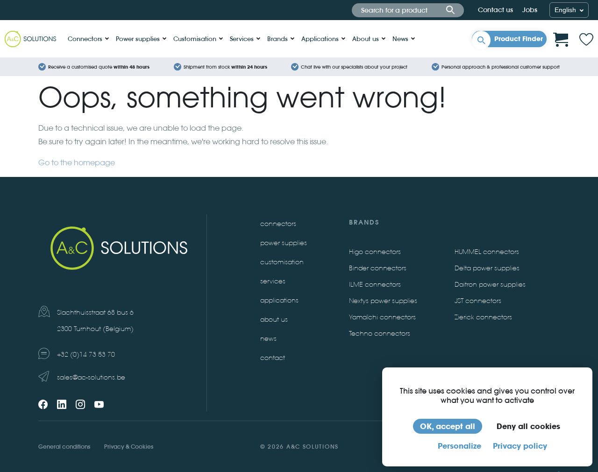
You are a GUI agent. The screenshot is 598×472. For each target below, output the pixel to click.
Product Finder (518, 39)
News (400, 38)
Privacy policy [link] (520, 446)
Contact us (495, 10)
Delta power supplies (487, 268)
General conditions (64, 446)
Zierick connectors (483, 317)
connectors (278, 224)
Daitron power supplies (490, 285)
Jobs (529, 10)
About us (365, 38)
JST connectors (478, 301)
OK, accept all (447, 426)
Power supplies (138, 38)
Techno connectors (379, 334)
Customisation (194, 38)
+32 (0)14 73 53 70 (86, 355)
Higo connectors (375, 252)
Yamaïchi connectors (382, 317)
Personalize (459, 446)
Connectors (85, 38)
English (566, 10)
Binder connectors (377, 268)
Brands (277, 38)
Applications (320, 38)
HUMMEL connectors (487, 252)
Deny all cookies (528, 426)
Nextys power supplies (383, 301)
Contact (272, 358)
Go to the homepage (76, 162)
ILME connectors (375, 285)
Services (242, 38)
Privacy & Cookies (128, 446)
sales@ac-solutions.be (91, 377)
